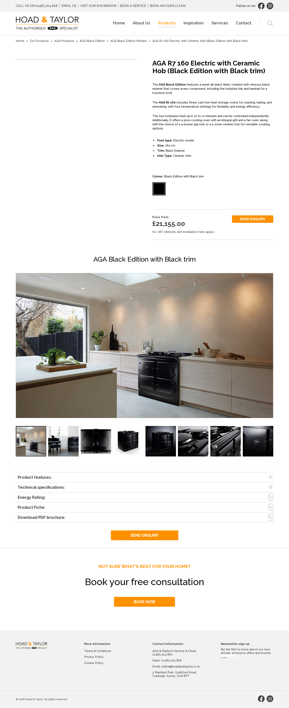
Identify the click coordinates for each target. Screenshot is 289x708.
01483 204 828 (46, 5)
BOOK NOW (144, 601)
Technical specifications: (41, 487)
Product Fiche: (31, 507)
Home (119, 23)
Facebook (261, 6)
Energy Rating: (31, 497)
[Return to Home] (47, 23)
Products (167, 23)
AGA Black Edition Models (128, 41)
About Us (141, 23)
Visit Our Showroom (98, 5)
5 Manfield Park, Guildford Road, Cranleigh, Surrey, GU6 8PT (174, 674)
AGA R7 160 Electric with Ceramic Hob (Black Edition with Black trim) (200, 41)
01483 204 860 (162, 654)
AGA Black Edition (92, 41)
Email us (69, 5)
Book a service (133, 5)
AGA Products (64, 41)
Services (220, 23)
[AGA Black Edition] (31, 441)
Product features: (35, 477)
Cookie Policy (94, 663)
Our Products (39, 41)
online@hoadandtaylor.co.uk (180, 666)
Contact (243, 23)
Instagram (270, 6)
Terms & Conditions (97, 651)
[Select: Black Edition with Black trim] (159, 188)
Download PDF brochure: (41, 517)
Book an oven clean (167, 5)
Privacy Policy (94, 657)
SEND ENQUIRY (252, 219)
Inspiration (193, 23)
